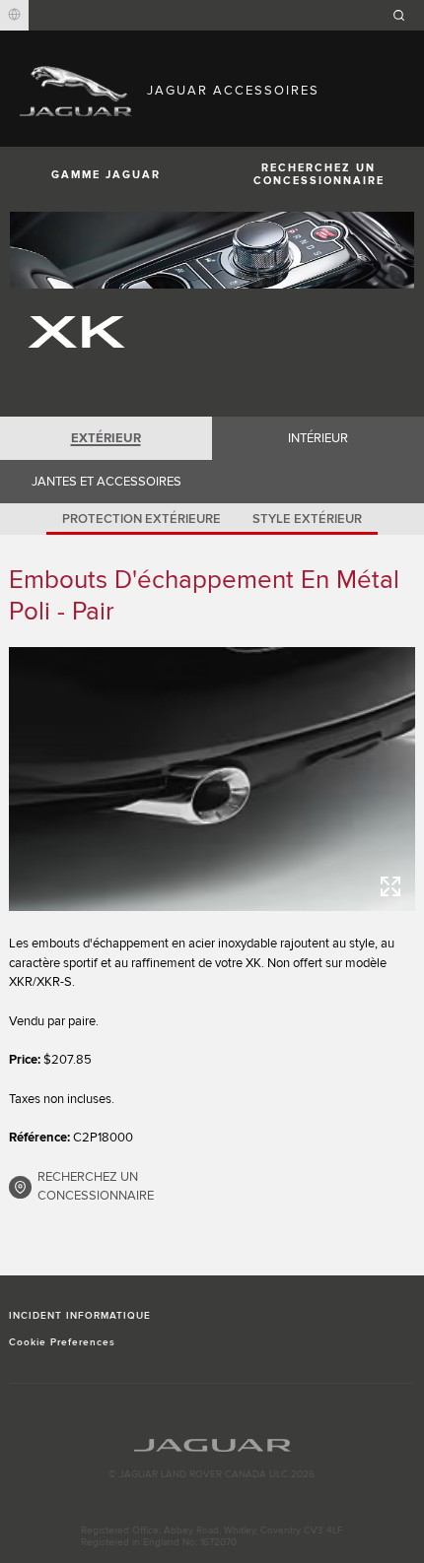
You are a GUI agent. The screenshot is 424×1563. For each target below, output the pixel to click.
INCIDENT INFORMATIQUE (80, 1316)
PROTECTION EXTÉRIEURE (141, 519)
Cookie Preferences (62, 1342)
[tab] (106, 438)
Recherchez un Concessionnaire (319, 174)
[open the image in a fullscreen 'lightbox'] (212, 779)
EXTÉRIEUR (106, 438)
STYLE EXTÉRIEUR (307, 519)
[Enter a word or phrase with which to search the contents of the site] (405, 15)
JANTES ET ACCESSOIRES (106, 481)
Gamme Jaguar (106, 174)
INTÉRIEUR (318, 438)
